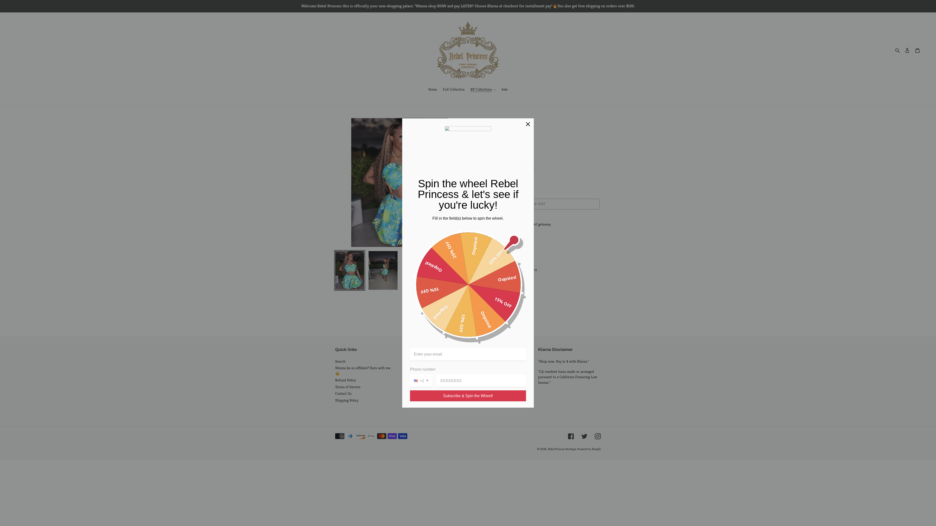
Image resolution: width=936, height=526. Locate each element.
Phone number (423, 369)
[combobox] (421, 381)
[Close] (528, 124)
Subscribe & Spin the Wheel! (468, 396)
